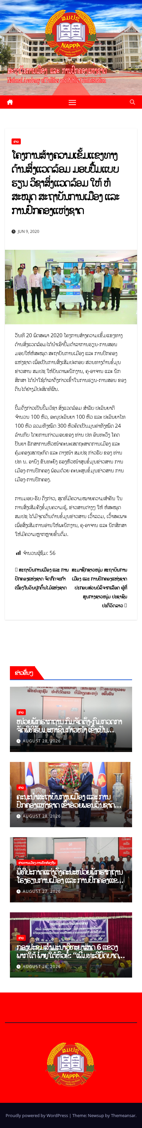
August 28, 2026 (42, 741)
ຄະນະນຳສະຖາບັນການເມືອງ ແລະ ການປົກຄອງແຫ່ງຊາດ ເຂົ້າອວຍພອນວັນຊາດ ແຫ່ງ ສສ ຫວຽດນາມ (66, 804)
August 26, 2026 (42, 966)
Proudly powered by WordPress (37, 1115)
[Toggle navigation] (72, 102)
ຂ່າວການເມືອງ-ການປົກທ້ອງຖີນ (36, 862)
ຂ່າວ (16, 141)
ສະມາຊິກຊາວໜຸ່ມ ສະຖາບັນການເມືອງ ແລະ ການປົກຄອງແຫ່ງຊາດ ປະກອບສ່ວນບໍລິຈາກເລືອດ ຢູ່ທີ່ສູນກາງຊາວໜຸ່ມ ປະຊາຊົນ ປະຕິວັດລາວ (99, 587)
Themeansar (123, 1115)
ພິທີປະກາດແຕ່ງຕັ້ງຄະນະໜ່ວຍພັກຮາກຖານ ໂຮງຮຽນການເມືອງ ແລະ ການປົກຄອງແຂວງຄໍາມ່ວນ (70, 879)
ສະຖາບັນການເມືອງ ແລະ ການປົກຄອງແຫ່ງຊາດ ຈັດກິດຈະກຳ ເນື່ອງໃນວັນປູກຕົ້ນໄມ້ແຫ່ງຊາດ (42, 578)
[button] (132, 102)
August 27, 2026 (42, 891)
